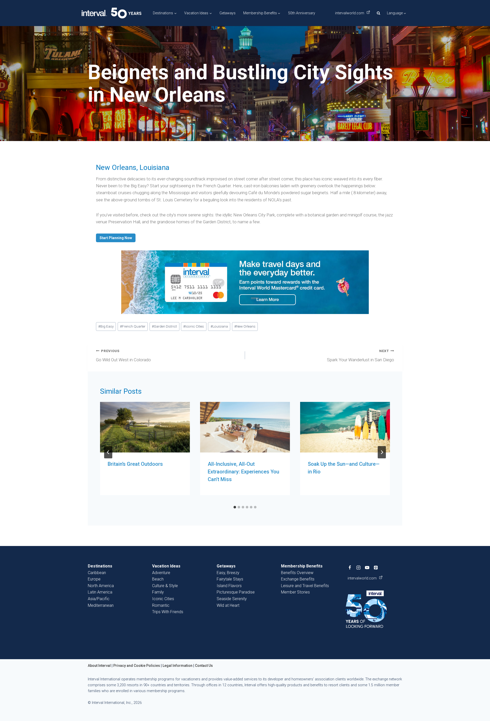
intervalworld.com (350, 13)
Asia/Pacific (98, 598)
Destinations (100, 566)
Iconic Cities (193, 326)
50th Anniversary (301, 13)
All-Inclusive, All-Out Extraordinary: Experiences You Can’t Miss (243, 471)
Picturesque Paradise (236, 592)
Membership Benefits (302, 566)
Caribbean (97, 572)
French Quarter (132, 326)
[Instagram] (358, 567)
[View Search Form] (378, 13)
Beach (158, 579)
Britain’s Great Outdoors (135, 464)
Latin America (100, 592)
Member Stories (295, 592)
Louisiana (219, 326)
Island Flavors (229, 585)
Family (158, 592)
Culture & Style (165, 585)
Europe (94, 579)
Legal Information (177, 666)
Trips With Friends (167, 611)
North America (101, 585)
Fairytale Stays (230, 579)
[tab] (235, 507)
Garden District (164, 326)
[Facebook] (350, 567)
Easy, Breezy (228, 572)
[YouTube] (367, 567)
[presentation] (145, 427)
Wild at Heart (228, 605)
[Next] (382, 452)
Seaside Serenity (232, 598)
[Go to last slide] (108, 452)
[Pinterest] (376, 567)
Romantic (160, 605)
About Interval (99, 666)
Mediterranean (101, 605)
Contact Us (204, 666)
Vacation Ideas (166, 566)
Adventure (161, 572)
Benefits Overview (297, 572)
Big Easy (106, 326)
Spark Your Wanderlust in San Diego (360, 355)
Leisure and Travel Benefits (305, 585)
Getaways (227, 13)
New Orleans (244, 326)
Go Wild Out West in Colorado (123, 355)
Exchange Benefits (297, 579)
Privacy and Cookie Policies (136, 666)
